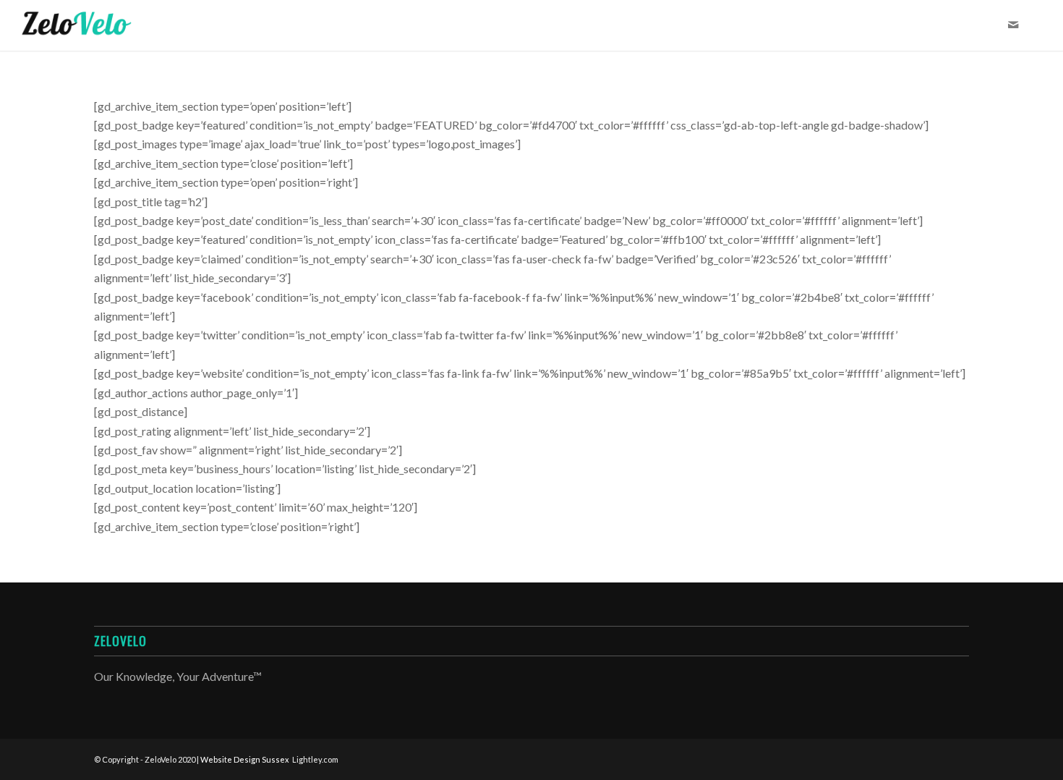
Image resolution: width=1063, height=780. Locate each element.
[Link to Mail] (1013, 24)
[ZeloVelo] (76, 25)
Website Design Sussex (244, 759)
